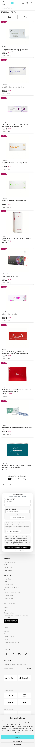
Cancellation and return (11, 587)
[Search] (31, 8)
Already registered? (17, 550)
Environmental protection (11, 642)
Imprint (6, 607)
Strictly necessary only (17, 741)
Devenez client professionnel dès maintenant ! (17, 547)
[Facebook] (6, 654)
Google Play (26, 678)
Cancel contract (11, 621)
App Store (11, 678)
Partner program (9, 598)
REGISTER (29, 668)
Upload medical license (14, 531)
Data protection (9, 613)
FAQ (5, 582)
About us (6, 631)
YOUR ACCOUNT (10, 499)
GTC (5, 610)
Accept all (17, 737)
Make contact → (9, 571)
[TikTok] (26, 654)
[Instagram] (13, 654)
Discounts (7, 634)
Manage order (8, 584)
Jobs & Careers (9, 637)
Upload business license (18, 517)
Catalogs (7, 639)
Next (23, 479)
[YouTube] (19, 654)
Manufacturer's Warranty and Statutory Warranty (16, 616)
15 (19, 479)
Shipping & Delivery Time (12, 593)
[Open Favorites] (27, 3)
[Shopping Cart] (31, 3)
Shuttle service (8, 645)
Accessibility (7, 579)
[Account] (23, 3)
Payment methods (9, 590)
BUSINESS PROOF (10, 509)
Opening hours (8, 595)
